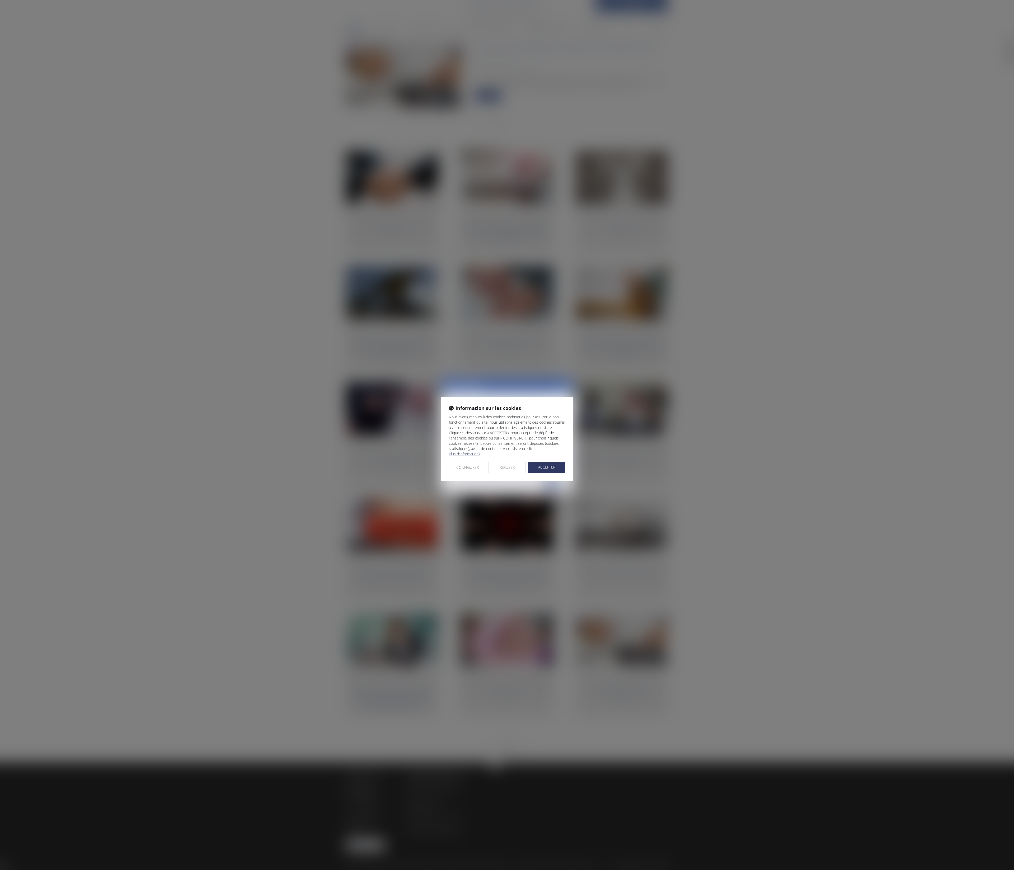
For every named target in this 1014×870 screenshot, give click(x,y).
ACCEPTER (546, 467)
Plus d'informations (464, 453)
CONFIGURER (467, 467)
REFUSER (507, 467)
